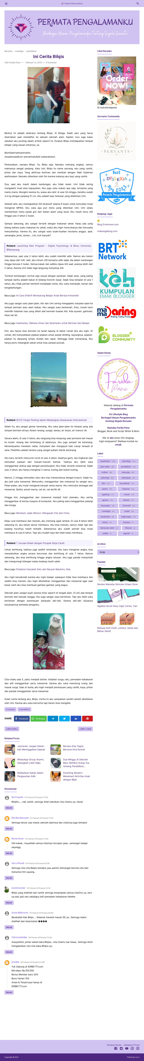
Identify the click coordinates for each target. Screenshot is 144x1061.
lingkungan (128, 516)
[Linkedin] (76, 718)
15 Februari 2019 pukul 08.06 (41, 913)
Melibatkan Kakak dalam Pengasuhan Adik (30, 774)
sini (111, 437)
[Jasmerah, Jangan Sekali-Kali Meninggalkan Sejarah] (9, 749)
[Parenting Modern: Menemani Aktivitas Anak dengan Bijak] (55, 776)
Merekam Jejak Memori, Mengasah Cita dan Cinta (42, 513)
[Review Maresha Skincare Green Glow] (118, 580)
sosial (128, 511)
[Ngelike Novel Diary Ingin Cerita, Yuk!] (118, 602)
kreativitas (107, 516)
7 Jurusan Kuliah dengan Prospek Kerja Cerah (40, 543)
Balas (9, 808)
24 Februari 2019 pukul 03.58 (32, 962)
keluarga (128, 472)
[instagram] (138, 1049)
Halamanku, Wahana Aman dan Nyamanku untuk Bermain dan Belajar (52, 323)
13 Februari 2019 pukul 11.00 (36, 797)
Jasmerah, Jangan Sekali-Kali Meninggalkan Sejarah (31, 748)
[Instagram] (132, 1049)
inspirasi (128, 489)
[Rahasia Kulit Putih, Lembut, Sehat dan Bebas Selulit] (118, 624)
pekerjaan (128, 477)
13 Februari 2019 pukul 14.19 (36, 839)
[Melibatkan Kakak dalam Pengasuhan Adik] (9, 776)
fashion (128, 500)
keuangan (107, 505)
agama (107, 500)
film (105, 483)
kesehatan (107, 461)
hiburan (130, 528)
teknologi (128, 461)
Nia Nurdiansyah (20, 818)
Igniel (137, 1057)
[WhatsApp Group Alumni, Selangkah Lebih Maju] (9, 763)
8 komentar (51, 62)
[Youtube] (127, 1049)
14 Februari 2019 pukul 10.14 (38, 888)
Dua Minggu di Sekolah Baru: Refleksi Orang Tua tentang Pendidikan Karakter (76, 763)
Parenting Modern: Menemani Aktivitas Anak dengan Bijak (76, 776)
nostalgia (11, 709)
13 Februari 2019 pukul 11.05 (41, 818)
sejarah (128, 533)
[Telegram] (53, 718)
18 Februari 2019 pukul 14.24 (40, 937)
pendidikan (25, 709)
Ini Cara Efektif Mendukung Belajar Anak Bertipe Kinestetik (47, 295)
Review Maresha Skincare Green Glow (117, 584)
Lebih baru (11, 729)
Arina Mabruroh (20, 912)
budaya (128, 522)
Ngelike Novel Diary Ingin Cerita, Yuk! (117, 606)
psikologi (107, 477)
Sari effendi (18, 863)
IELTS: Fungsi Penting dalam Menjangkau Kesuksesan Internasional (51, 420)
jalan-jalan (106, 466)
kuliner (107, 472)
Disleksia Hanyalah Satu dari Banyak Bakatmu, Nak (43, 569)
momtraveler (19, 888)
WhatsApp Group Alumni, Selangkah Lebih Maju (30, 761)
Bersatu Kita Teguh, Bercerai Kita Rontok (74, 748)
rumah (129, 494)
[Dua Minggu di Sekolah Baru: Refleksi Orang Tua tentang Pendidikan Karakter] (55, 763)
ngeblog (107, 494)
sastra (107, 489)
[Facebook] (116, 1049)
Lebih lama (85, 729)
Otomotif (128, 505)
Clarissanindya (19, 937)
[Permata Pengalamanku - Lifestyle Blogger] (72, 3)
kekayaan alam (108, 528)
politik (107, 533)
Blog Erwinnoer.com (108, 224)
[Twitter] (64, 718)
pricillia (15, 962)
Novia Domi (18, 838)
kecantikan (127, 483)
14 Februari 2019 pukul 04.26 (37, 863)
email (118, 444)
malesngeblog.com (107, 231)
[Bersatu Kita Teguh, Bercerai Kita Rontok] (55, 749)
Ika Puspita (17, 797)
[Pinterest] (87, 718)
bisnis (106, 522)
